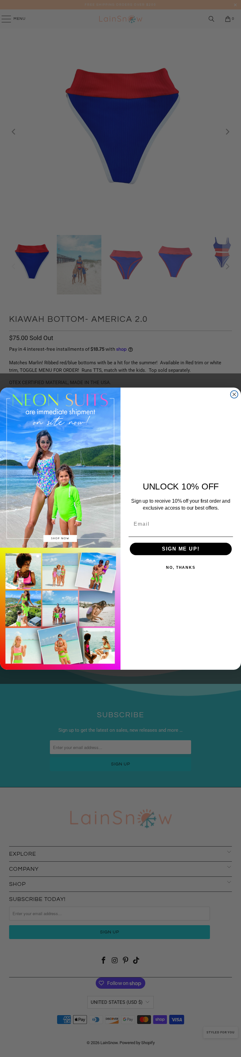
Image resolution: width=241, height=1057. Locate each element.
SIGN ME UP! (180, 548)
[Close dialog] (234, 394)
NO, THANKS (180, 567)
